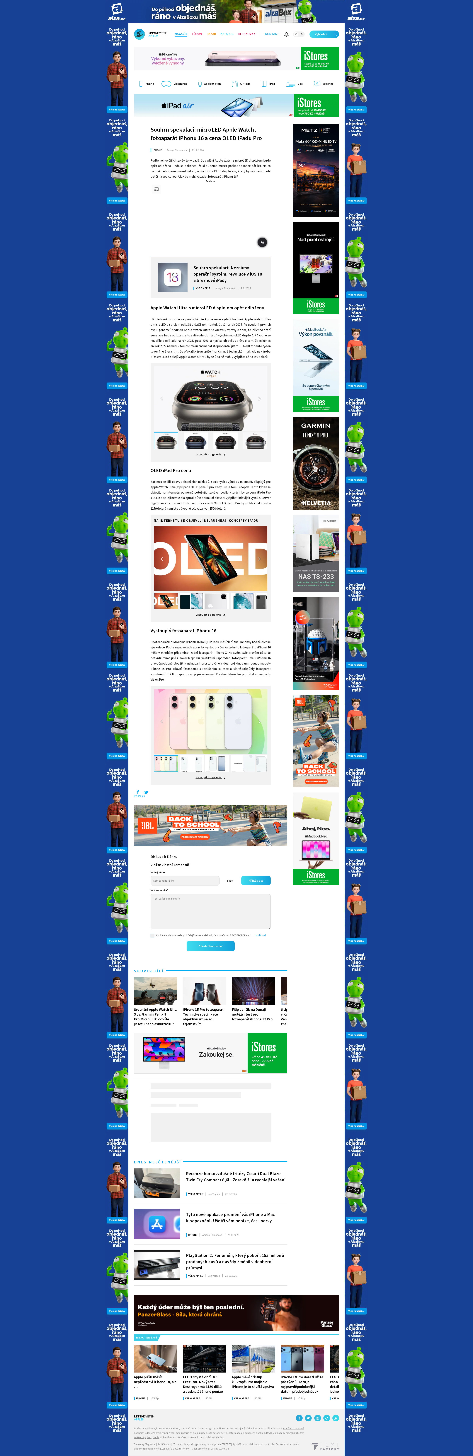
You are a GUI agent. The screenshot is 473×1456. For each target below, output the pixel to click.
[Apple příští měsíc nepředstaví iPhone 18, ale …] (155, 1359)
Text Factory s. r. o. (177, 1428)
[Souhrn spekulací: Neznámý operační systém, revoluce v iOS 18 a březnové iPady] (173, 277)
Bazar (211, 34)
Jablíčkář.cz (164, 1444)
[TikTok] (326, 1418)
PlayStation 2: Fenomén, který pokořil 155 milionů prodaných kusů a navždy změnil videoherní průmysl (235, 1261)
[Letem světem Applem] (150, 34)
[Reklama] (116, 11)
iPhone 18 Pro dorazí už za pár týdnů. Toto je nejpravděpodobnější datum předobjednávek (302, 1384)
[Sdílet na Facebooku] (138, 793)
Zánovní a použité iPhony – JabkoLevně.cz (185, 1449)
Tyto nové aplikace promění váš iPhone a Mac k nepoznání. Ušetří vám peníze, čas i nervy (230, 1218)
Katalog (227, 34)
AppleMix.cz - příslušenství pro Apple (253, 1444)
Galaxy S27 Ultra (220, 1449)
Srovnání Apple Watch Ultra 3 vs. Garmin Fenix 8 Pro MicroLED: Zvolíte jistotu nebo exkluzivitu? (155, 1016)
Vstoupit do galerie (209, 454)
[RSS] (335, 1418)
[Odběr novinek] (286, 35)
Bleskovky (246, 34)
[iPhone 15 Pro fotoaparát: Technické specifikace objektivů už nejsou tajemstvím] (204, 991)
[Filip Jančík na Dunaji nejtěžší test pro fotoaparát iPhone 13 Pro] (253, 991)
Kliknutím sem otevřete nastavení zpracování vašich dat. (192, 1437)
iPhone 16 (139, 796)
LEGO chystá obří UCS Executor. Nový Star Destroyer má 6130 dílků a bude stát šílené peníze (203, 1384)
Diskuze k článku (164, 856)
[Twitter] (308, 1418)
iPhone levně (152, 1449)
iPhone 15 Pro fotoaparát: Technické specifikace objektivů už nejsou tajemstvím (203, 1016)
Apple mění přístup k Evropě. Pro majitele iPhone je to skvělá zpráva (253, 1382)
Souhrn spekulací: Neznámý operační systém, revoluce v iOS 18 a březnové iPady (227, 274)
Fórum (197, 34)
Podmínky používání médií (167, 1433)
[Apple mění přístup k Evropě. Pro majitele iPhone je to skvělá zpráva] (253, 1359)
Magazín (181, 34)
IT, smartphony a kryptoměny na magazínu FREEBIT (202, 1444)
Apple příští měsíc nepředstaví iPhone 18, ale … (155, 1382)
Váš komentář (159, 890)
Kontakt (272, 34)
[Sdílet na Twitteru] (146, 793)
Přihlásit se (256, 881)
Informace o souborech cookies (247, 1433)
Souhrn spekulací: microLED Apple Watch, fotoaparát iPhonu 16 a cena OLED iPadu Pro (206, 133)
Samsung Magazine (145, 1444)
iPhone (157, 150)
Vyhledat (321, 34)
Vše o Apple (203, 288)
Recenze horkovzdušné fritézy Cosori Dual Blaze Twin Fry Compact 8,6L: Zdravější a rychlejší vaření (236, 1177)
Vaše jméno (158, 872)
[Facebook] (299, 1418)
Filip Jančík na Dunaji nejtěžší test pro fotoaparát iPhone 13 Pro (252, 1014)
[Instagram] (317, 1418)
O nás (156, 1437)
